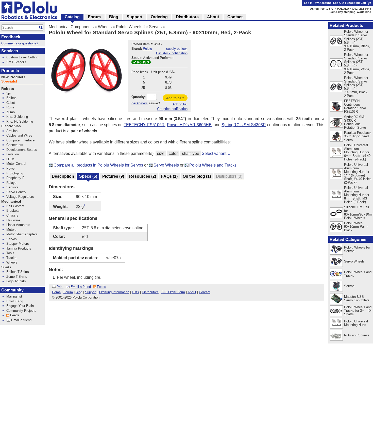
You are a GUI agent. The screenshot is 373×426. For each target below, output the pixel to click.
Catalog (72, 17)
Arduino (12, 131)
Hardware (13, 220)
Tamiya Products (18, 248)
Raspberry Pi (15, 178)
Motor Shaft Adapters (22, 234)
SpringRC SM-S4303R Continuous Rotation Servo (355, 122)
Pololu (147, 49)
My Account (323, 2)
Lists (135, 292)
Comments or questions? (19, 43)
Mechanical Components (71, 27)
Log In (308, 2)
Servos (349, 286)
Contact (204, 292)
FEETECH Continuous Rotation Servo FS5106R (355, 106)
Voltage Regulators (20, 197)
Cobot (10, 103)
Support (90, 292)
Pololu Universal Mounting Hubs (356, 323)
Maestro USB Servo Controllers (356, 298)
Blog (79, 292)
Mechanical (11, 201)
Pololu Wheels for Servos (139, 27)
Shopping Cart (357, 2)
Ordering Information (114, 292)
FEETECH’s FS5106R (144, 125)
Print (60, 287)
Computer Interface (20, 140)
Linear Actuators (18, 225)
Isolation (12, 154)
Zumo (10, 112)
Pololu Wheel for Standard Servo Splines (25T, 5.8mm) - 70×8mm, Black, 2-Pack (356, 86)
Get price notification (172, 109)
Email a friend (81, 287)
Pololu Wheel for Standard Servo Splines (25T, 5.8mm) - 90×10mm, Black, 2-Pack (357, 40)
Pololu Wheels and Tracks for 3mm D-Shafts (358, 310)
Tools (10, 253)
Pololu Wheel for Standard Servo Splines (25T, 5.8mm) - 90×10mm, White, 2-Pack (357, 63)
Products (10, 71)
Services (9, 51)
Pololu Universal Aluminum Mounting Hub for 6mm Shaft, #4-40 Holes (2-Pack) (357, 152)
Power (10, 168)
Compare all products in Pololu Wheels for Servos (98, 165)
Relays (11, 183)
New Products (13, 77)
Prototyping (14, 173)
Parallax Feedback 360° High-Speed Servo (357, 136)
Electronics (11, 126)
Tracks (11, 258)
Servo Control (16, 192)
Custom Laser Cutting (22, 57)
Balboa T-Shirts (17, 272)
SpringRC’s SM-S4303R (244, 125)
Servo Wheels (166, 165)
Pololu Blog (14, 301)
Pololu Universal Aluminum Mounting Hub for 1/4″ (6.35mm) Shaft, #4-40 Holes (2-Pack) (357, 173)
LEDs (10, 159)
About (192, 292)
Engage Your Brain (20, 306)
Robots (7, 89)
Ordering (159, 17)
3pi (8, 93)
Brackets (13, 210)
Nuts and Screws (356, 335)
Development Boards (21, 150)
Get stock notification (172, 53)
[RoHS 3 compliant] (141, 63)
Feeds (101, 287)
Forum (68, 292)
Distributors (150, 292)
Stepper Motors (17, 243)
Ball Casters (15, 206)
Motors (11, 230)
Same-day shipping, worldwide (350, 11)
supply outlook (177, 49)
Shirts (6, 267)
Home (56, 292)
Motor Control (16, 164)
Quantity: (138, 97)
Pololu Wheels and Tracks (212, 165)
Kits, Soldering (17, 117)
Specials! (9, 81)
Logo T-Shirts (16, 281)
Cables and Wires (19, 135)
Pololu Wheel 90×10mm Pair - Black (356, 226)
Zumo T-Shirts (16, 276)
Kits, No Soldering (19, 121)
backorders (139, 103)
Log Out (338, 2)
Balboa (11, 98)
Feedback (10, 37)
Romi (10, 107)
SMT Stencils (16, 62)
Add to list (180, 104)
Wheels (105, 27)
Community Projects (21, 311)
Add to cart (175, 98)
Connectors (14, 145)
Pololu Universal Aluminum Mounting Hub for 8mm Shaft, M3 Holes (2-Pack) (356, 195)
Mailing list (14, 296)
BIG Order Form (173, 292)
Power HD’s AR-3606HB (189, 125)
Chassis (12, 215)
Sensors (12, 187)
